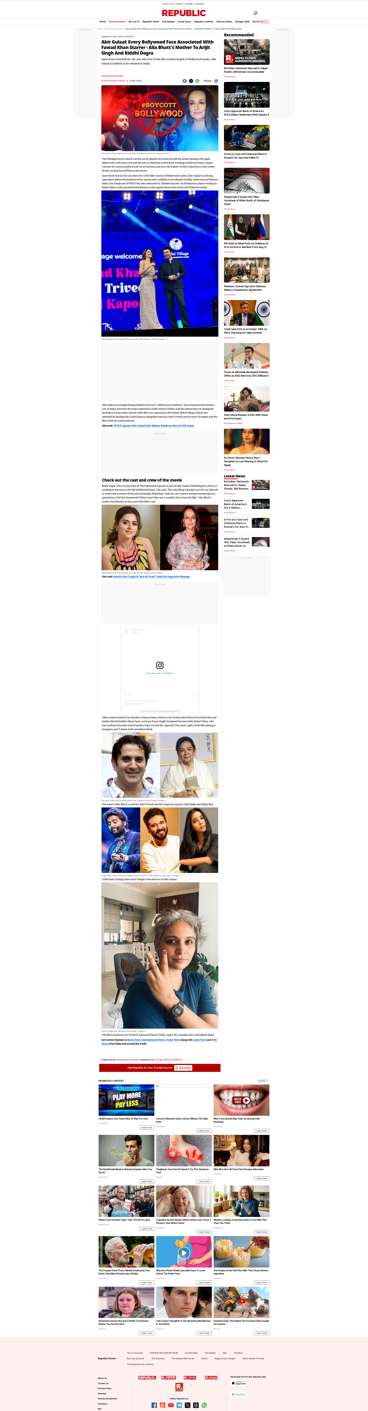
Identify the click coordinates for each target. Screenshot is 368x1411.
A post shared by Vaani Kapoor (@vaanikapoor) (160, 711)
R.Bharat (179, 4)
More (263, 21)
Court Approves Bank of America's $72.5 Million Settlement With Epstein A (246, 113)
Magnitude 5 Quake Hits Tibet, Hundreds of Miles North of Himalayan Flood (246, 200)
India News (229, 252)
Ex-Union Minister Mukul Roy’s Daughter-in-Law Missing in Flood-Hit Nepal (246, 461)
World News (229, 77)
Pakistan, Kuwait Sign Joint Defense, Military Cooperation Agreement (245, 288)
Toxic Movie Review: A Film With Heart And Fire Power (246, 416)
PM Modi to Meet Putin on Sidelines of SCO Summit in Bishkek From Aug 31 (246, 245)
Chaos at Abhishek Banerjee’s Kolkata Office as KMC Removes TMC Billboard (246, 374)
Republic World (168, 4)
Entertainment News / (115, 29)
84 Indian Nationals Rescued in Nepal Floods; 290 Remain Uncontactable (246, 70)
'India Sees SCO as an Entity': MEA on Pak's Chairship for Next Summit (245, 331)
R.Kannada (199, 4)
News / (101, 29)
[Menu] (254, 13)
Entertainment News (113, 81)
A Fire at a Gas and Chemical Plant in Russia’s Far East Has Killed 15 (245, 156)
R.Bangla (189, 4)
